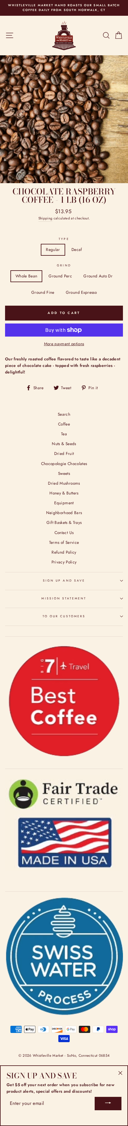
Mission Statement (63, 598)
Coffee (64, 424)
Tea (64, 434)
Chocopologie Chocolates (64, 464)
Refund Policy (63, 552)
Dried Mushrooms (64, 483)
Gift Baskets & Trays (64, 522)
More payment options (64, 344)
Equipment (64, 503)
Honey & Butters (63, 493)
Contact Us (64, 532)
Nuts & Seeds (64, 444)
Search (64, 414)
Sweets (64, 473)
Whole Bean (26, 276)
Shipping (45, 218)
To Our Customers (64, 616)
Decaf (76, 249)
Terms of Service (64, 542)
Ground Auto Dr (98, 276)
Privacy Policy (64, 562)
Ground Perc (60, 276)
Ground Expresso (81, 292)
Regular (53, 249)
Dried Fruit (64, 453)
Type (64, 239)
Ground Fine (42, 292)
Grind (64, 265)
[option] (64, 8)
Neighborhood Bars (64, 513)
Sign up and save (64, 580)
